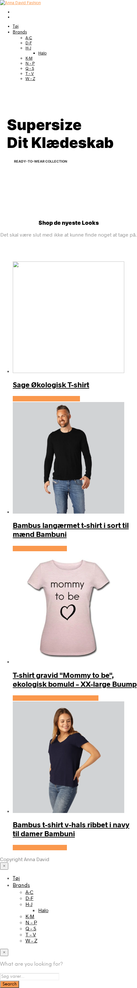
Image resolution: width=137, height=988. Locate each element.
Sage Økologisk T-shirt (51, 384)
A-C (28, 37)
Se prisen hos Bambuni (40, 548)
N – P (30, 63)
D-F (28, 42)
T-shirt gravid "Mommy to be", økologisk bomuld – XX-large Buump (75, 679)
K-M (28, 58)
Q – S (29, 68)
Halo (42, 52)
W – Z (30, 78)
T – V (29, 73)
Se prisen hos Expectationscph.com (55, 698)
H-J (28, 47)
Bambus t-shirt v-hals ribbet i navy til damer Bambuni (71, 829)
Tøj (15, 27)
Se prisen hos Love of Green (46, 398)
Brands (20, 32)
